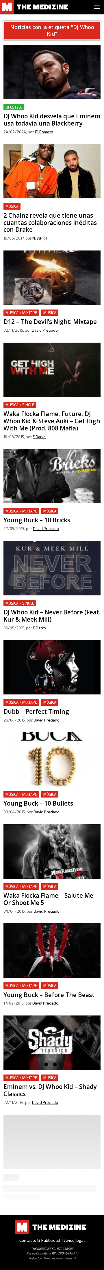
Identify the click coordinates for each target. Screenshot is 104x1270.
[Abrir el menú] (97, 7)
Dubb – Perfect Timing (27, 702)
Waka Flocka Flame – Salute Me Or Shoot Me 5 (50, 890)
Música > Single (19, 405)
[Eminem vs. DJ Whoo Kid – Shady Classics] (52, 1042)
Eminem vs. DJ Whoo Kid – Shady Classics (46, 1078)
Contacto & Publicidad (39, 1240)
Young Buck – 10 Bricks (26, 511)
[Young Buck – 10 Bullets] (52, 759)
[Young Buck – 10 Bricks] (52, 476)
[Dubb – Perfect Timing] (52, 667)
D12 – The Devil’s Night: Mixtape (37, 313)
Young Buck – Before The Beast (35, 985)
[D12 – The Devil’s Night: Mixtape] (52, 277)
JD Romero (44, 132)
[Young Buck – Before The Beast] (52, 950)
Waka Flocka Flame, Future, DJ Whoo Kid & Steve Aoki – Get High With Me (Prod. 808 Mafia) (47, 412)
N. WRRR (39, 238)
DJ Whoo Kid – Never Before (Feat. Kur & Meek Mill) (45, 607)
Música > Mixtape (21, 312)
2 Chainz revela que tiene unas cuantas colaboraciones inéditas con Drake (43, 210)
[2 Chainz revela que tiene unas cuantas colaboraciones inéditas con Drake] (52, 171)
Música (11, 206)
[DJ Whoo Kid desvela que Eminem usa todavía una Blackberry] (52, 72)
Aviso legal (74, 1240)
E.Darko (39, 436)
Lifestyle (13, 107)
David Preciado (45, 330)
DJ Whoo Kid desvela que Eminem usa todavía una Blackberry (50, 111)
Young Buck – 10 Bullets (27, 794)
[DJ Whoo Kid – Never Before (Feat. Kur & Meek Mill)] (52, 568)
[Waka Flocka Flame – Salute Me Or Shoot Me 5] (52, 851)
